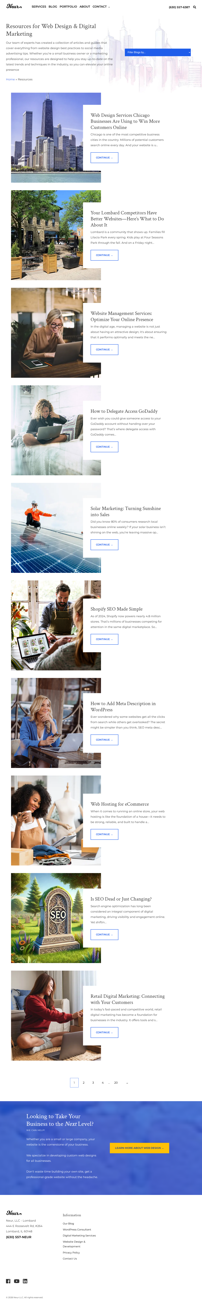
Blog (53, 6)
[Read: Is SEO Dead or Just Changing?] (56, 918)
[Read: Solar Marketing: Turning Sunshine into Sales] (56, 528)
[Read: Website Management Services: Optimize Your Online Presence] (56, 333)
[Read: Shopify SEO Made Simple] (56, 625)
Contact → (101, 6)
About (85, 6)
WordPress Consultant (77, 1229)
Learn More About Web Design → (139, 1147)
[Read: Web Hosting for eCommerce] (56, 820)
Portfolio (68, 6)
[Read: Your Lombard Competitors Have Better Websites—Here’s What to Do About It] (56, 235)
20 (116, 1082)
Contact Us (70, 1258)
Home (10, 79)
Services (39, 6)
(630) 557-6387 (179, 7)
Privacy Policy (71, 1252)
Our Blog (68, 1223)
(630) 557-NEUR (18, 1237)
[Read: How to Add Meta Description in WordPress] (56, 723)
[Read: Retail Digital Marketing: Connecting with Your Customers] (56, 1016)
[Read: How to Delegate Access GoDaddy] (56, 430)
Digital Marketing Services (79, 1235)
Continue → (104, 157)
